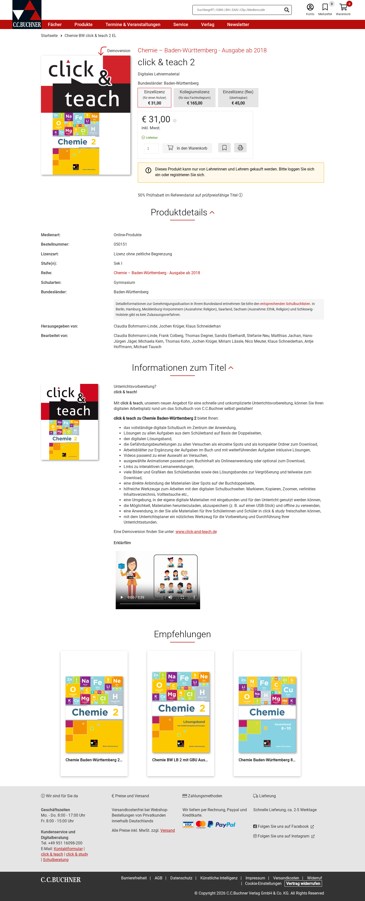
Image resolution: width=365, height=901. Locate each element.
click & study (77, 854)
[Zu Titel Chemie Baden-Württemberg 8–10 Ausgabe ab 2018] (267, 705)
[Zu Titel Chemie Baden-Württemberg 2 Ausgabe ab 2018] (94, 705)
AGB (158, 878)
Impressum (255, 878)
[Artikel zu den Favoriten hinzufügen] (224, 147)
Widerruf (314, 878)
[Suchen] (286, 10)
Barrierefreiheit (134, 878)
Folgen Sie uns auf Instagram (283, 836)
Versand (167, 830)
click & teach (52, 854)
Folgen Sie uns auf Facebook (283, 826)
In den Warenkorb (191, 148)
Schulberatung (56, 859)
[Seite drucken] (240, 147)
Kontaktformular (68, 848)
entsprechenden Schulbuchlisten (285, 304)
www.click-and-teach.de (196, 531)
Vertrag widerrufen (303, 883)
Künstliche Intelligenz (219, 878)
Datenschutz (181, 878)
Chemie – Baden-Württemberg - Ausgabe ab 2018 (157, 272)
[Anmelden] (310, 8)
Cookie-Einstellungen (263, 883)
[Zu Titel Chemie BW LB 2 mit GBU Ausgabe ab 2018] (180, 705)
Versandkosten (286, 878)
